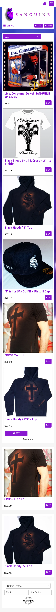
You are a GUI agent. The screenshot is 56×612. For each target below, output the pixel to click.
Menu (10, 25)
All (7, 36)
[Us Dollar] (41, 592)
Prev (17, 433)
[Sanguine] (28, 14)
